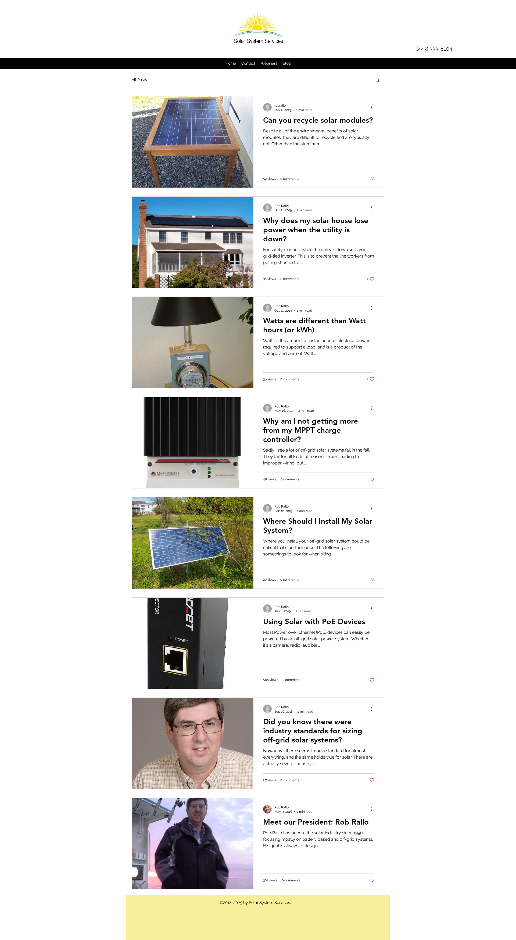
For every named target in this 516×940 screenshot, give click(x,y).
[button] (377, 80)
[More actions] (373, 107)
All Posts (139, 80)
